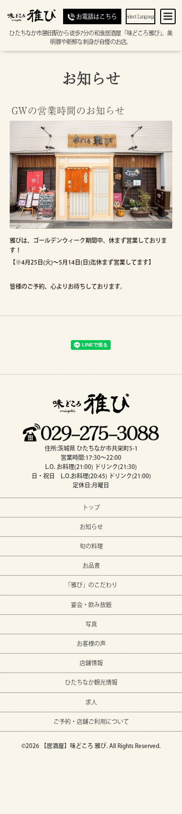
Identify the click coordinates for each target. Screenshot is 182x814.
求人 (91, 702)
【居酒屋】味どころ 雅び (73, 746)
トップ (91, 507)
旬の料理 (91, 546)
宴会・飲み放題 (91, 605)
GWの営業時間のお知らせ (68, 110)
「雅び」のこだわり (91, 585)
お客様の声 (91, 643)
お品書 (91, 565)
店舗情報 (91, 663)
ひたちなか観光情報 (91, 682)
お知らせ (91, 77)
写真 (91, 624)
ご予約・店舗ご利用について (91, 721)
